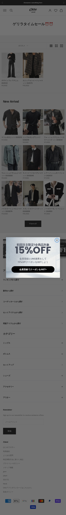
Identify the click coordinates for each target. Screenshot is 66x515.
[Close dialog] (57, 240)
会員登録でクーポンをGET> (33, 269)
